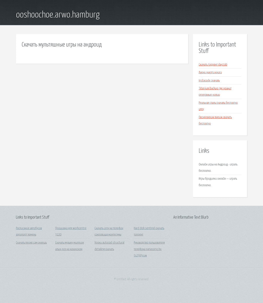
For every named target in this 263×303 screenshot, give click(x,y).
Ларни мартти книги (210, 72)
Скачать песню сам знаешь (31, 242)
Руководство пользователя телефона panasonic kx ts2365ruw (149, 249)
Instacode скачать (209, 80)
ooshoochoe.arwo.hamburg (58, 15)
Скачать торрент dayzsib (213, 64)
